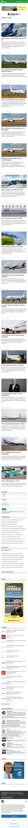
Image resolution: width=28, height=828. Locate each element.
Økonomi (11, 230)
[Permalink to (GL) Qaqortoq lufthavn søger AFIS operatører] (3, 643)
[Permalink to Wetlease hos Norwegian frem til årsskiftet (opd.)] (14, 156)
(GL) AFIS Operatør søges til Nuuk (13, 650)
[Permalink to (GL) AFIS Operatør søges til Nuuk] (3, 654)
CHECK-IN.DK (10, 711)
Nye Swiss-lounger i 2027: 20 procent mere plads (11, 526)
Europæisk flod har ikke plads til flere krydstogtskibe (12, 563)
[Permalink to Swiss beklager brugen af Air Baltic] (14, 244)
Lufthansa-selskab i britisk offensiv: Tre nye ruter (11, 530)
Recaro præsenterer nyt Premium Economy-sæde (12, 543)
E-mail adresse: (5, 504)
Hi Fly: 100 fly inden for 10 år (10, 481)
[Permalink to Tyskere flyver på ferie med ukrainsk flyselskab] (14, 333)
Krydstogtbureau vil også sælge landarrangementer (12, 555)
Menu (5, 2)
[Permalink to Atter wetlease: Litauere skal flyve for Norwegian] (14, 126)
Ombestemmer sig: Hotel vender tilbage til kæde (11, 559)
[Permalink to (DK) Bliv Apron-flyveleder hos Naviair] (3, 679)
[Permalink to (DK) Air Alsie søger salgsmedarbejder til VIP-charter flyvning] (3, 664)
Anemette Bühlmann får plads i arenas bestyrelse (12, 565)
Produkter (11, 377)
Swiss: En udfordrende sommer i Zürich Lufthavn (11, 534)
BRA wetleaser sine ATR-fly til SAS (12, 190)
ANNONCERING (9, 3)
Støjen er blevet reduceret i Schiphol (9, 524)
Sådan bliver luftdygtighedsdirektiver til (9, 522)
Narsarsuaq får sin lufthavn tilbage (8, 736)
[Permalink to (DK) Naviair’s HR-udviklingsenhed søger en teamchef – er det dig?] (3, 633)
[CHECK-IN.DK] (14, 14)
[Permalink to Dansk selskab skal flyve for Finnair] (14, 363)
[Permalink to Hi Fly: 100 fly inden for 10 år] (14, 479)
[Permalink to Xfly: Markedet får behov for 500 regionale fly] (14, 391)
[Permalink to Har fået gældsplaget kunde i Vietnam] (14, 421)
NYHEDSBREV (15, 3)
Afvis (14, 820)
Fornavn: (4, 494)
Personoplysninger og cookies (14, 826)
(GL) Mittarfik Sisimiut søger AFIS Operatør (15, 645)
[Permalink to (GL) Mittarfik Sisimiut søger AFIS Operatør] (3, 649)
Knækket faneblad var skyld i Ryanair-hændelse (15, 740)
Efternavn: (4, 499)
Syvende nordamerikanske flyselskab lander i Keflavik (12, 528)
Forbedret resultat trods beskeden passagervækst (12, 541)
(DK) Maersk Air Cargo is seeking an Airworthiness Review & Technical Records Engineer (15, 698)
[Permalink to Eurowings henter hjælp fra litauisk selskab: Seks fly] (14, 67)
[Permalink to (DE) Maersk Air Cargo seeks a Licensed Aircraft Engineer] (3, 690)
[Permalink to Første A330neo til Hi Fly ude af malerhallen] (14, 450)
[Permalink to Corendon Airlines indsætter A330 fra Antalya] (14, 303)
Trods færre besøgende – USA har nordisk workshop (12, 557)
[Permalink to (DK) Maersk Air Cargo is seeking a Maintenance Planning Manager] (3, 695)
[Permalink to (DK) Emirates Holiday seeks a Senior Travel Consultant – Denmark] (3, 674)
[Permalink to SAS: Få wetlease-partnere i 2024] (14, 216)
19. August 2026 (18, 736)
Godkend (14, 816)
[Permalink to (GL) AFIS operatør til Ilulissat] (3, 659)
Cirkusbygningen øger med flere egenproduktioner (12, 553)
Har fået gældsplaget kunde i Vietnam (13, 424)
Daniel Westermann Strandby (13, 720)
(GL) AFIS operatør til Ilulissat (12, 656)
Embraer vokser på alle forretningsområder (10, 539)
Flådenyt (10, 53)
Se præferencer (14, 823)
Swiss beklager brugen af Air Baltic (12, 246)
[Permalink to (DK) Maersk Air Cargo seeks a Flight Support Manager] (3, 685)
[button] (26, 801)
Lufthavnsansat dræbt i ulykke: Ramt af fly (10, 536)
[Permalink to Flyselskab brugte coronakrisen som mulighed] (14, 273)
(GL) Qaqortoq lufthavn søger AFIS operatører (16, 640)
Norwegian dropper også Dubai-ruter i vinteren (11, 519)
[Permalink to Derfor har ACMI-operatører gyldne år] (14, 98)
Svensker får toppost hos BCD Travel (9, 561)
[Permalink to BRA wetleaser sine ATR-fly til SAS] (14, 187)
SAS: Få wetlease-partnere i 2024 (11, 218)
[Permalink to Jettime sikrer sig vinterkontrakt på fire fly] (14, 36)
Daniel (8, 729)
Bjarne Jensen (10, 738)
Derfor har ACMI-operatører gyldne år (13, 100)
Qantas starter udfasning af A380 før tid (10, 532)
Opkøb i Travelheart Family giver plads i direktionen (12, 567)
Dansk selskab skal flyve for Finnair (12, 365)
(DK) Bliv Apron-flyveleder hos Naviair (14, 676)
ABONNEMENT (4, 3)
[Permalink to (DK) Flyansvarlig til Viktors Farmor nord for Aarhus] (3, 638)
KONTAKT (25, 3)
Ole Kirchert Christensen (6, 798)
